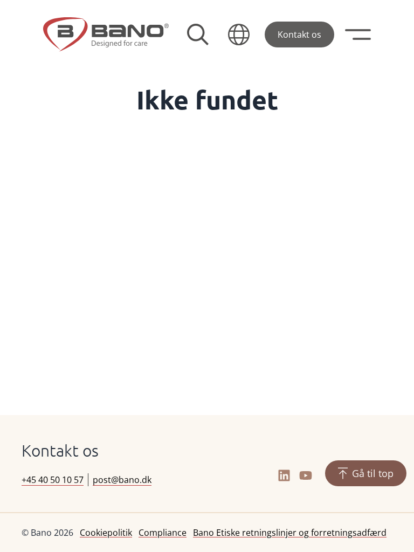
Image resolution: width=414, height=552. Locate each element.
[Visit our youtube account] (305, 475)
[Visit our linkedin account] (284, 475)
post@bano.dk (122, 480)
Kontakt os (299, 34)
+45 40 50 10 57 (53, 480)
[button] (239, 34)
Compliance (163, 533)
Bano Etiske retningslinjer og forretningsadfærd (290, 533)
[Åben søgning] (198, 34)
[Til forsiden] (106, 34)
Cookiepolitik (106, 533)
